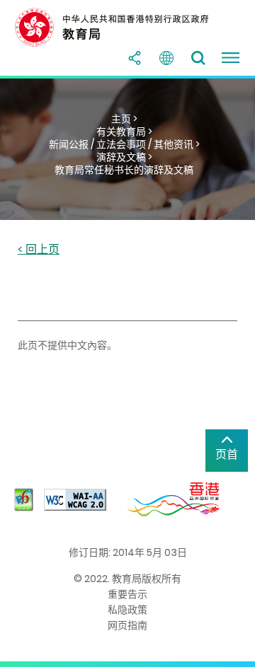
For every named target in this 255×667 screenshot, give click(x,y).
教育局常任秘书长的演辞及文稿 (124, 169)
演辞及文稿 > (124, 157)
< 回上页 (39, 250)
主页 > (124, 118)
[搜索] (198, 58)
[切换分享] (134, 58)
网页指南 (127, 625)
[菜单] (230, 58)
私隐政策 (127, 610)
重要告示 (127, 594)
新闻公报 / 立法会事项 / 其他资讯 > (124, 144)
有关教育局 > (124, 131)
